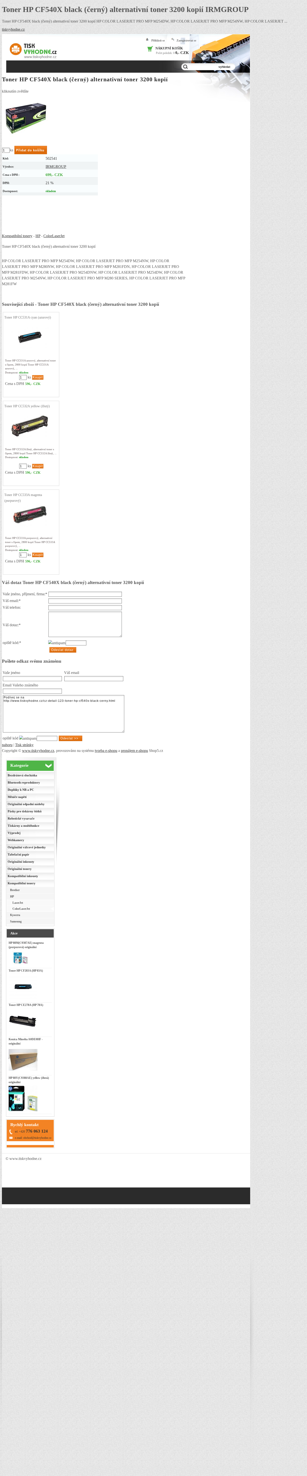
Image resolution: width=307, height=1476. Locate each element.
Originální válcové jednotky (27, 847)
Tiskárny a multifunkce (23, 825)
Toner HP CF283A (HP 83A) (26, 970)
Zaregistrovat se (186, 40)
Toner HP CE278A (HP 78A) (26, 1005)
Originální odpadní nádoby (26, 804)
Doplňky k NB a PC (21, 789)
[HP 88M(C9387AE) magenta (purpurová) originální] (21, 966)
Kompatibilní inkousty (23, 876)
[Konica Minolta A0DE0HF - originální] (23, 1073)
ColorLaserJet (54, 236)
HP (37, 236)
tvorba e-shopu (106, 751)
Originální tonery (20, 869)
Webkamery (16, 840)
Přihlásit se (158, 40)
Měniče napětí (17, 797)
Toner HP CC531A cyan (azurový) (27, 317)
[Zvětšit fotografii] (26, 118)
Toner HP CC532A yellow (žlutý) (27, 406)
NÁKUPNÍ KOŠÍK (169, 48)
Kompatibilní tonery (17, 236)
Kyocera (15, 915)
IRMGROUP (56, 167)
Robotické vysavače (21, 818)
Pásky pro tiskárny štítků (24, 811)
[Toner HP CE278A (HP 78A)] (23, 1034)
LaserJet (17, 902)
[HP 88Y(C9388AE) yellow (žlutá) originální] (23, 1112)
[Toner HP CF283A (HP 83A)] (23, 1000)
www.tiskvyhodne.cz (38, 751)
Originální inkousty (21, 861)
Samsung (16, 921)
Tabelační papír (18, 854)
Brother (15, 890)
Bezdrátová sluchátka (22, 775)
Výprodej (14, 833)
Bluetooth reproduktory (24, 782)
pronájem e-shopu (134, 751)
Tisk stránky (24, 745)
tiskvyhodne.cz (13, 29)
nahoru (7, 745)
